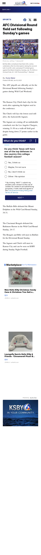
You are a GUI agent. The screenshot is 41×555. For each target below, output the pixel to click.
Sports (7, 19)
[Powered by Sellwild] (33, 398)
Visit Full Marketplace (29, 265)
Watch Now (34, 3)
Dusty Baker (10, 78)
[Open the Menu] (4, 3)
